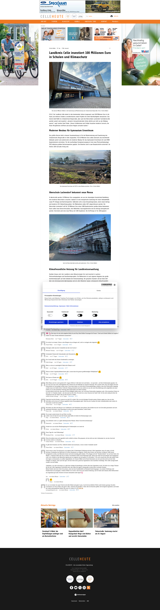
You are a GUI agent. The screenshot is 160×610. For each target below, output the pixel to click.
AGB (88, 601)
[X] (80, 587)
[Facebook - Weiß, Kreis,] (71, 587)
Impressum (74, 601)
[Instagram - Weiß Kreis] (84, 587)
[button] (78, 22)
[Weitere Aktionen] (110, 48)
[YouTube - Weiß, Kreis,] (75, 587)
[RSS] (88, 587)
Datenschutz (82, 601)
